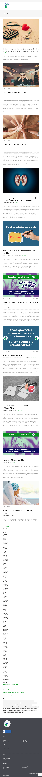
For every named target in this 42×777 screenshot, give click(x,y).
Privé (22, 57)
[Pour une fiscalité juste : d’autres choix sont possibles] (21, 233)
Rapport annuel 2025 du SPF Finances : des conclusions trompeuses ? (14, 692)
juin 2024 (4, 564)
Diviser (8, 104)
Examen (19, 706)
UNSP (29, 59)
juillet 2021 (5, 605)
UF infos (23, 739)
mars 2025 (4, 554)
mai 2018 (4, 654)
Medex (20, 57)
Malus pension (20, 160)
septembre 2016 (5, 679)
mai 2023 (4, 577)
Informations (33, 105)
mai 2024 (4, 565)
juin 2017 (4, 667)
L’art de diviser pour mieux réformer (16, 92)
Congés (19, 56)
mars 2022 (4, 596)
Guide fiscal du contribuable (7, 766)
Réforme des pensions (27, 108)
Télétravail (16, 712)
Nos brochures (24, 740)
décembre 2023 (5, 569)
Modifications (5, 161)
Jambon (4, 520)
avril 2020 (4, 623)
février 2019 (5, 642)
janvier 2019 (5, 643)
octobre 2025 (5, 544)
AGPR (10, 210)
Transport (17, 372)
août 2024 (4, 561)
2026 (11, 466)
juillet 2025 (5, 548)
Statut (8, 59)
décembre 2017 (5, 660)
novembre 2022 (5, 585)
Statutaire (11, 59)
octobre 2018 (5, 647)
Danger (33, 56)
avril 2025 (4, 552)
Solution (18, 267)
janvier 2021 (5, 613)
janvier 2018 (5, 659)
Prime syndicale (24, 767)
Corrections (4, 157)
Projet (24, 57)
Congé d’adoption (5, 156)
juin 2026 (4, 535)
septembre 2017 (5, 664)
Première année (23, 161)
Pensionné (4, 108)
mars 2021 (4, 610)
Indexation (28, 105)
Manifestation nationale (30, 107)
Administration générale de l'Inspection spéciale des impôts (20, 150)
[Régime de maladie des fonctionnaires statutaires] (21, 31)
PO (10, 108)
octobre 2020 (5, 617)
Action (9, 150)
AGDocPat (4, 210)
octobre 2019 (5, 631)
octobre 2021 (5, 601)
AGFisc (7, 210)
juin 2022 (4, 592)
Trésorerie (34, 109)
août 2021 (4, 604)
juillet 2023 (5, 575)
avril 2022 (4, 594)
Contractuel (29, 56)
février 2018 (5, 658)
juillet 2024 (5, 563)
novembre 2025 (5, 543)
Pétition (28, 266)
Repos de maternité (13, 163)
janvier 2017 (5, 674)
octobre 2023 (5, 572)
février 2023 (5, 581)
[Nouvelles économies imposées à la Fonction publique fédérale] (21, 388)
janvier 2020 (5, 627)
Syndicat (14, 59)
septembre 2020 (5, 618)
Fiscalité (36, 104)
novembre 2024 (5, 559)
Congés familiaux (23, 156)
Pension (37, 107)
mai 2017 (4, 668)
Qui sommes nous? (6, 741)
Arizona (9, 56)
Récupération (9, 267)
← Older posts (6, 526)
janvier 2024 (5, 568)
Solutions (21, 267)
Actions (4, 768)
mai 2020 (4, 622)
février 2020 (5, 626)
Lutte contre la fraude (11, 107)
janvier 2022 (5, 597)
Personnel (4, 710)
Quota (29, 57)
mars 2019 (4, 641)
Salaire (15, 710)
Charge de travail (25, 210)
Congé (4, 316)
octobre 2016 (5, 678)
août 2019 (4, 634)
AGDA (38, 101)
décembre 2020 (5, 614)
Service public (35, 57)
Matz (17, 57)
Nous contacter (5, 745)
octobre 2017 (5, 663)
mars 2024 (4, 567)
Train (36, 320)
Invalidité (33, 159)
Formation (4, 708)
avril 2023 (4, 579)
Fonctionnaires (11, 57)
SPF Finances (5, 59)
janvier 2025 (5, 556)
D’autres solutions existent (12, 355)
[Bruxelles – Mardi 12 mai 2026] (21, 442)
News (4, 56)
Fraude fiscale (21, 105)
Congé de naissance (12, 156)
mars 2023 (4, 580)
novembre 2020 (5, 616)
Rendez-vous (14, 320)
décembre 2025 (5, 542)
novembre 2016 (5, 676)
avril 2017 (4, 670)
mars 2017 (4, 671)
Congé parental (17, 156)
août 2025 (4, 547)
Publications (5, 743)
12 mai (9, 361)
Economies (27, 104)
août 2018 (4, 650)
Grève (13, 317)
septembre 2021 (5, 602)
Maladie (15, 57)
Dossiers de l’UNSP (25, 741)
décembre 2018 (5, 645)
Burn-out (12, 56)
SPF (38, 57)
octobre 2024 (5, 560)
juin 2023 (4, 576)
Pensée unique (34, 214)
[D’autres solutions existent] (21, 337)
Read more (4, 52)
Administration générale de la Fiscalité (18, 100)
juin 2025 (4, 550)
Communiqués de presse (26, 766)
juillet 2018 (5, 651)
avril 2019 (4, 639)
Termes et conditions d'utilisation (34, 773)
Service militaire (19, 163)
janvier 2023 (5, 583)
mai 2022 (4, 593)
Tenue (34, 320)
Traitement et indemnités (20, 59)
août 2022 (4, 589)
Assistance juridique (6, 767)
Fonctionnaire (11, 105)
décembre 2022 (5, 584)
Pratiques (32, 319)
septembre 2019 (5, 633)
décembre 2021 (5, 598)
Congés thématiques (29, 156)
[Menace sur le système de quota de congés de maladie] (21, 493)
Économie (23, 104)
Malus (16, 160)
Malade (17, 107)
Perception (8, 108)
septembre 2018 (5, 649)
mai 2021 (4, 608)
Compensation (35, 315)
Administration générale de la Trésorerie (14, 101)
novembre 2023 (5, 571)
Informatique (5, 107)
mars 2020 (4, 625)
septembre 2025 (5, 546)
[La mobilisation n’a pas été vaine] (21, 127)
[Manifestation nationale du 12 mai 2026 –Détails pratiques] (21, 284)
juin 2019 (4, 637)
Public (26, 57)
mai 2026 (4, 536)
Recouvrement (18, 108)
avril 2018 (4, 655)
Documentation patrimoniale (13, 104)
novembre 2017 (5, 662)
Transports (21, 372)
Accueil (4, 739)
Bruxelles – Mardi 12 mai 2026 (14, 460)
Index (26, 105)
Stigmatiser (10, 109)
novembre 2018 (5, 646)
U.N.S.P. (26, 59)
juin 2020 (4, 621)
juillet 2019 (5, 635)
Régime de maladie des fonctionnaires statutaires (21, 49)
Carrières (15, 56)
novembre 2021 (5, 600)
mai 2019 (4, 638)
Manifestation (23, 107)
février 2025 (5, 555)
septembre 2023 (5, 573)
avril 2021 (4, 609)
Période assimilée (17, 161)
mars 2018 (4, 656)
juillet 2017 (5, 666)
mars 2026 (4, 539)
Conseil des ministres (23, 56)
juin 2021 (4, 606)
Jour (33, 317)
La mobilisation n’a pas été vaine (14, 144)
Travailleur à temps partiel (28, 109)
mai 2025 (4, 551)
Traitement (4, 712)
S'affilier (4, 744)
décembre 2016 (5, 675)
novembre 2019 (5, 630)
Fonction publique (5, 57)
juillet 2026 (5, 534)
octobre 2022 (5, 587)
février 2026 (5, 540)
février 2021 (5, 612)
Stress (32, 710)
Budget (15, 210)
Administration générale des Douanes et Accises (29, 101)
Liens (23, 768)
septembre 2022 (5, 588)
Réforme (31, 57)
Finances (35, 56)
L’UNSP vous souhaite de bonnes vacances (9, 687)
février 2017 (5, 672)
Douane (20, 104)
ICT (24, 105)
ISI (7, 107)
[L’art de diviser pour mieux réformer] (21, 75)
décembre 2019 (5, 629)
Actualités (4, 740)
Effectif (30, 104)
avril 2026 (4, 538)
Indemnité (13, 708)
